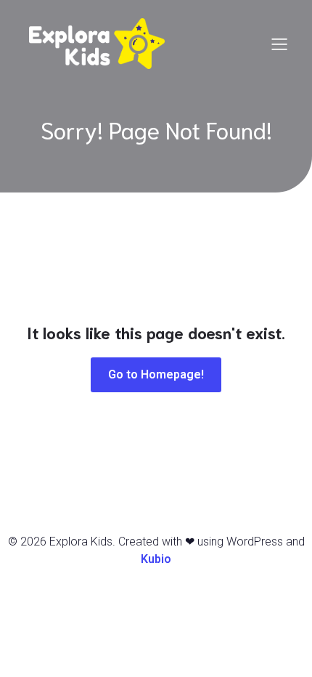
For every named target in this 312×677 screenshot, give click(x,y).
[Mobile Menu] (279, 43)
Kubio (156, 559)
